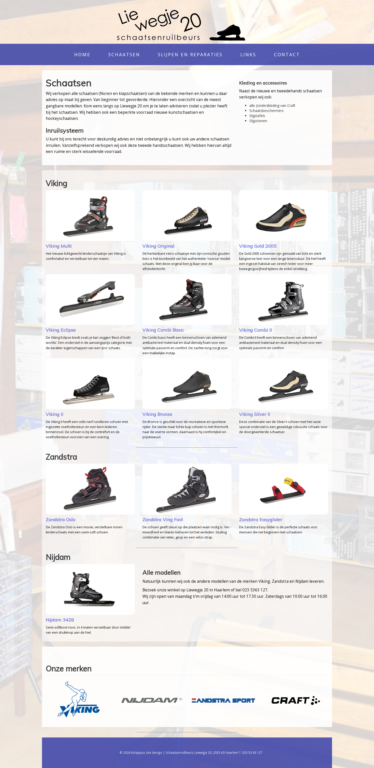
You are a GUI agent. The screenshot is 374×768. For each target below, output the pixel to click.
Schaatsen (124, 54)
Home (82, 54)
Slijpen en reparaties (190, 54)
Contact (287, 54)
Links (248, 54)
